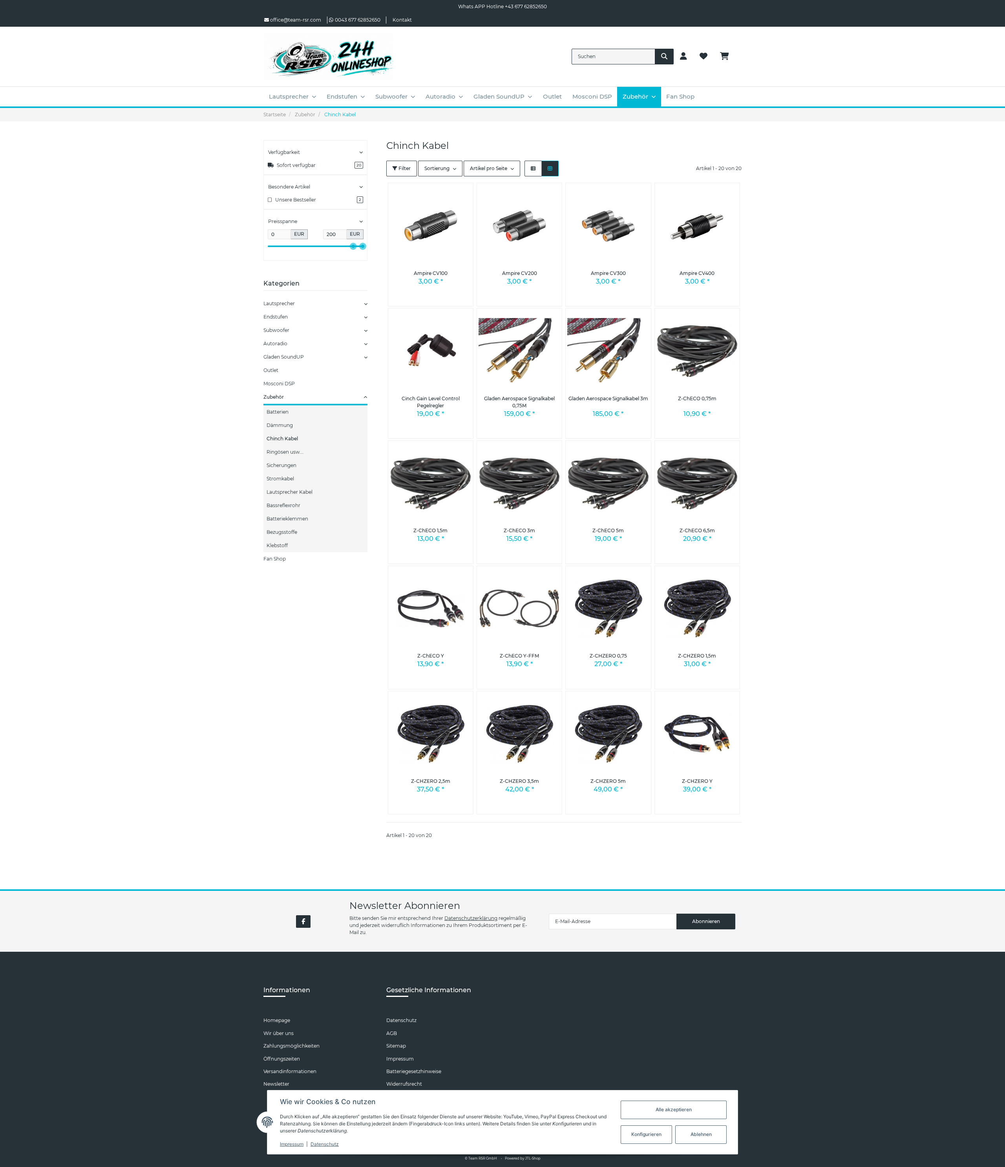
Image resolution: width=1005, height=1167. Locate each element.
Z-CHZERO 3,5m (519, 781)
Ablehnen (701, 1134)
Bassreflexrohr (283, 505)
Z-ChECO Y (430, 656)
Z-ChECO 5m (608, 530)
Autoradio (275, 343)
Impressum (400, 1059)
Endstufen (275, 317)
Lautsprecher (279, 303)
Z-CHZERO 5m (608, 781)
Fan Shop (274, 559)
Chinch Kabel (282, 439)
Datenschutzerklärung (470, 918)
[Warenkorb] (728, 56)
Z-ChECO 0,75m (697, 398)
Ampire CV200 (519, 273)
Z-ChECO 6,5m (697, 530)
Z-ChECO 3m (519, 530)
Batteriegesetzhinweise (413, 1071)
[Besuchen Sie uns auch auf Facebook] (303, 921)
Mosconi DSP (279, 384)
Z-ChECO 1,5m (430, 530)
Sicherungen (281, 465)
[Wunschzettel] (703, 56)
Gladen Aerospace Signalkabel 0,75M (519, 402)
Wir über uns (278, 1033)
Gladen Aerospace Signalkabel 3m (608, 398)
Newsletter (276, 1084)
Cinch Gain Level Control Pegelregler (431, 402)
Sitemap (396, 1046)
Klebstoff (277, 545)
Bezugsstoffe (282, 532)
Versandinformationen (289, 1071)
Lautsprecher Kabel (289, 492)
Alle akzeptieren (674, 1109)
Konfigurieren (646, 1134)
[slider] (353, 246)
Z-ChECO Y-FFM (519, 656)
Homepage (276, 1020)
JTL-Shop (533, 1158)
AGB (391, 1033)
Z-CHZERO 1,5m (697, 656)
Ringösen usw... (285, 452)
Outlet (270, 370)
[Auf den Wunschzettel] (461, 194)
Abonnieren (706, 921)
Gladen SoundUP (283, 357)
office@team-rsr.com (295, 20)
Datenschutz (401, 1020)
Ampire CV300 (608, 273)
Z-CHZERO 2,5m (430, 781)
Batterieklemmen (287, 519)
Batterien (278, 412)
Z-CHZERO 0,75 (608, 656)
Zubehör (273, 397)
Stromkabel (280, 479)
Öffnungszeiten (281, 1059)
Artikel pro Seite (488, 168)
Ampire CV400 (697, 273)
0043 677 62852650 (357, 20)
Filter (404, 168)
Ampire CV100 (431, 273)
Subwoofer (276, 330)
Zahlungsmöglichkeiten (291, 1046)
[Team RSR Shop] (328, 56)
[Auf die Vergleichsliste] (447, 194)
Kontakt (402, 20)
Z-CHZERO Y (697, 781)
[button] (683, 56)
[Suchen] (664, 56)
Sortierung (437, 168)
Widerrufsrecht (404, 1084)
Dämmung (280, 425)
